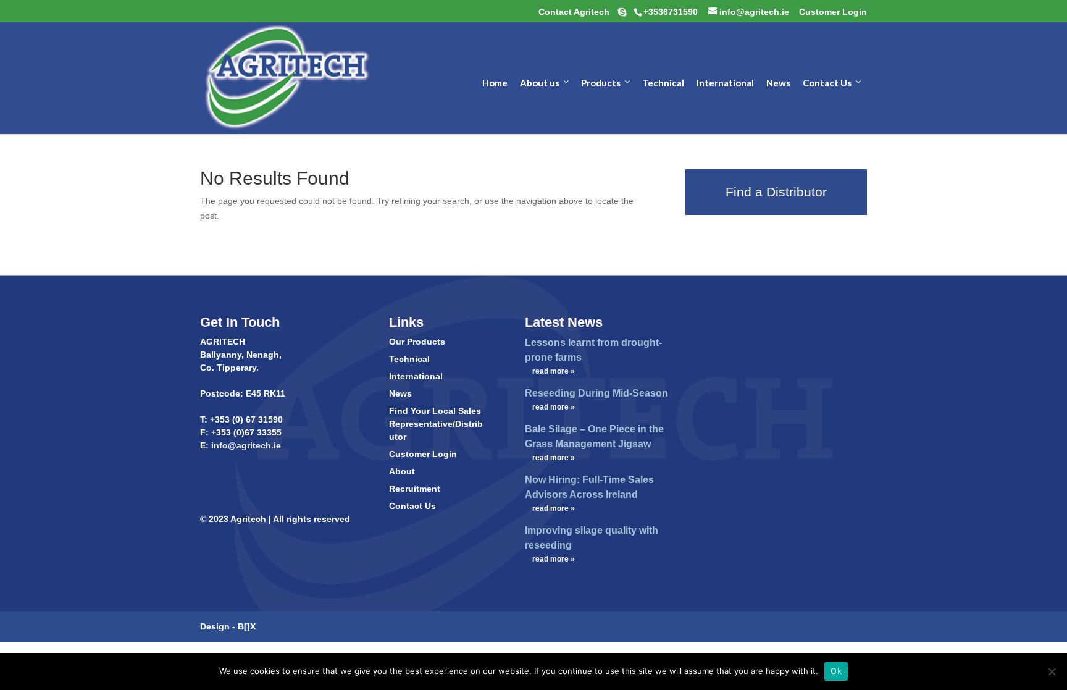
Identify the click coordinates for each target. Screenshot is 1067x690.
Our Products (417, 342)
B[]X (247, 626)
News (400, 393)
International (416, 376)
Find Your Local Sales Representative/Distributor (436, 424)
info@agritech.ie (245, 445)
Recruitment (414, 489)
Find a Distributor (776, 192)
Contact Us (412, 506)
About (402, 471)
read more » (553, 371)
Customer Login (423, 454)
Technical (409, 359)
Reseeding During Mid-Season (596, 393)
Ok (836, 671)
